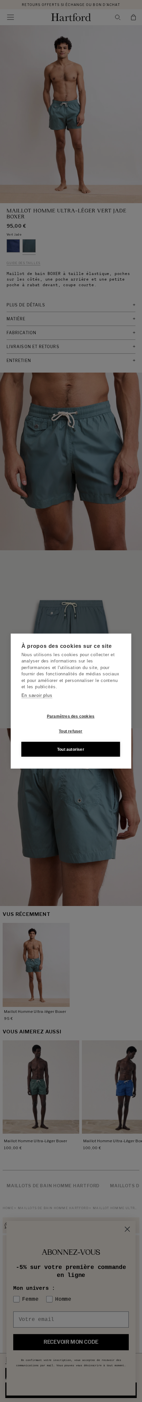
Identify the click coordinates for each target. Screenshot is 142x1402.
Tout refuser (70, 731)
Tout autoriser (70, 749)
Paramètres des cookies (70, 716)
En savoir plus (37, 695)
